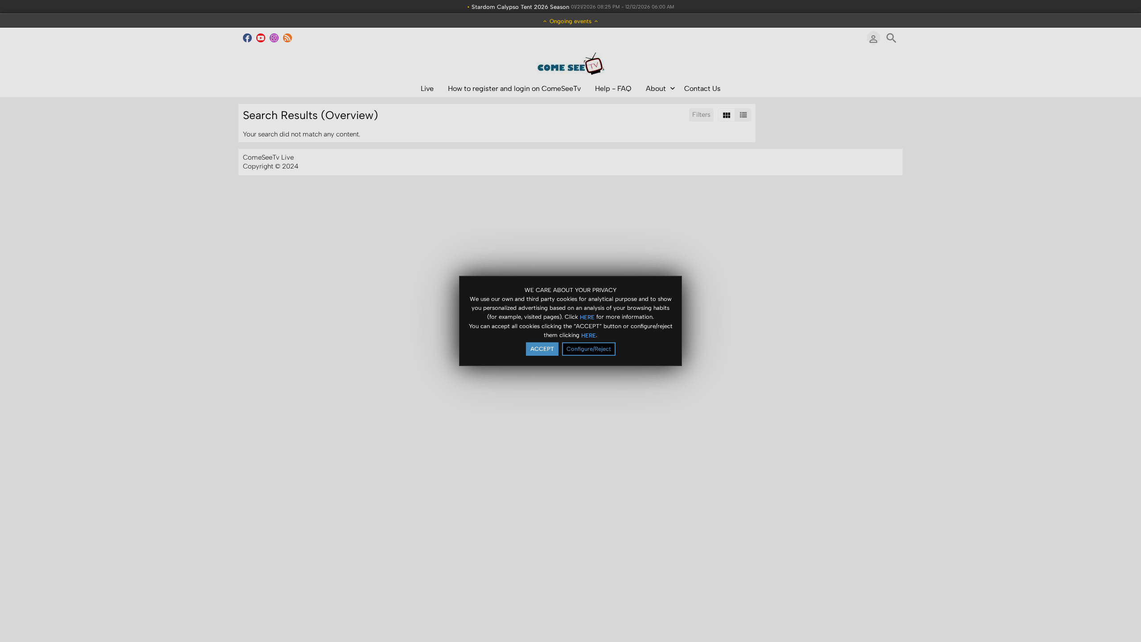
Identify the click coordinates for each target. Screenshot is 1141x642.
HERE (587, 316)
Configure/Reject (588, 349)
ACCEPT (542, 349)
